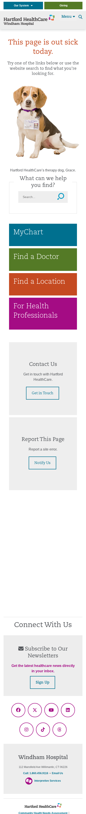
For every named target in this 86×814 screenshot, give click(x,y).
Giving (63, 5)
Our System (22, 5)
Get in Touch (42, 393)
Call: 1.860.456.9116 (35, 773)
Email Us (57, 773)
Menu (67, 17)
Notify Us (42, 463)
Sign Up (42, 682)
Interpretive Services (47, 780)
